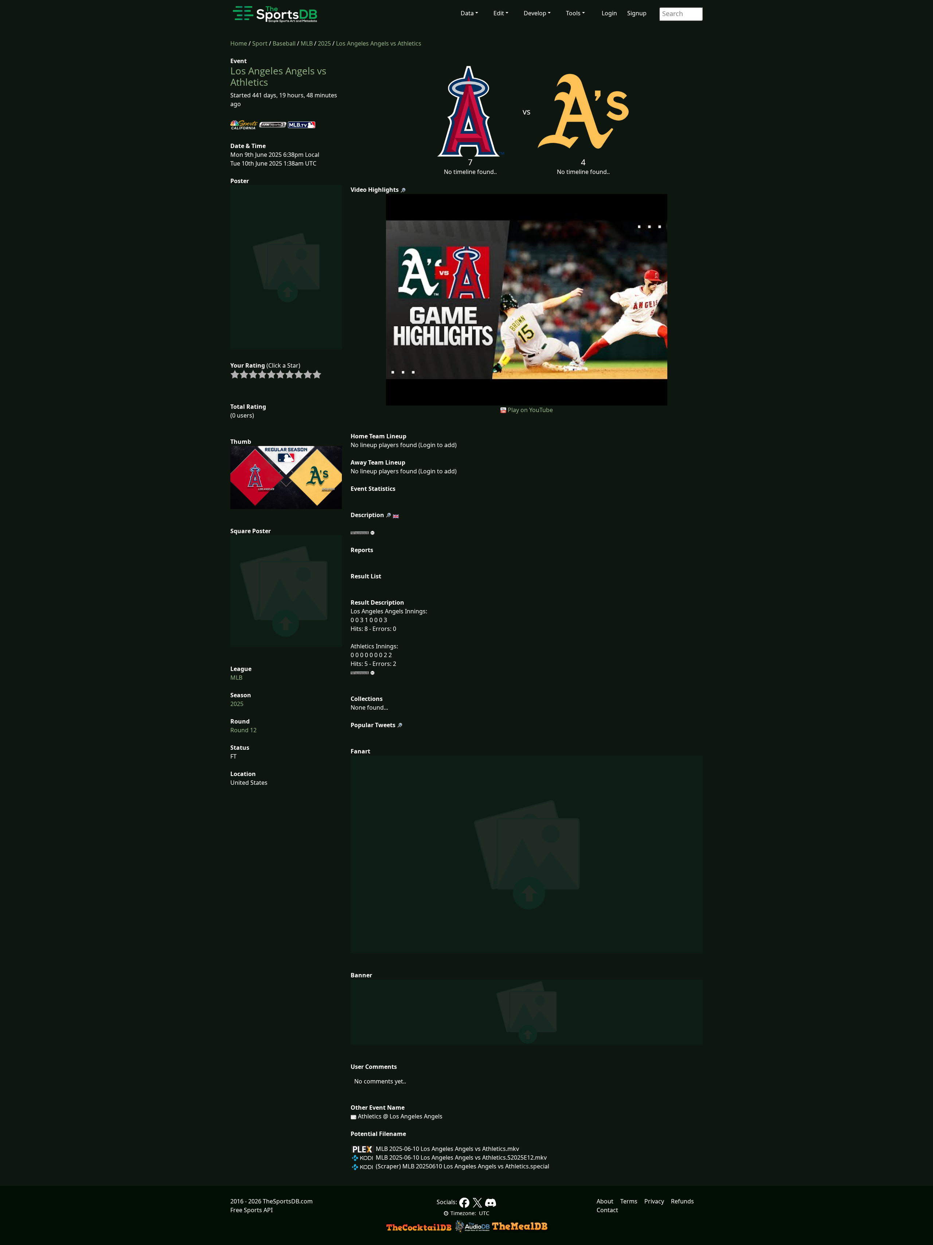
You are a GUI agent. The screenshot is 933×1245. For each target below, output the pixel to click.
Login (609, 13)
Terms (628, 1201)
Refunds (682, 1201)
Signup (637, 13)
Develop (535, 13)
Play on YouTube (530, 410)
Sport (260, 43)
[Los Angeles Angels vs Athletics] (527, 299)
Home (238, 43)
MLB (307, 43)
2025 (324, 43)
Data (467, 13)
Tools (573, 13)
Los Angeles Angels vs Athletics (378, 43)
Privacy (654, 1201)
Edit (498, 13)
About (605, 1201)
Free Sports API (251, 1210)
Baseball (284, 43)
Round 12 (243, 730)
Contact (607, 1210)
